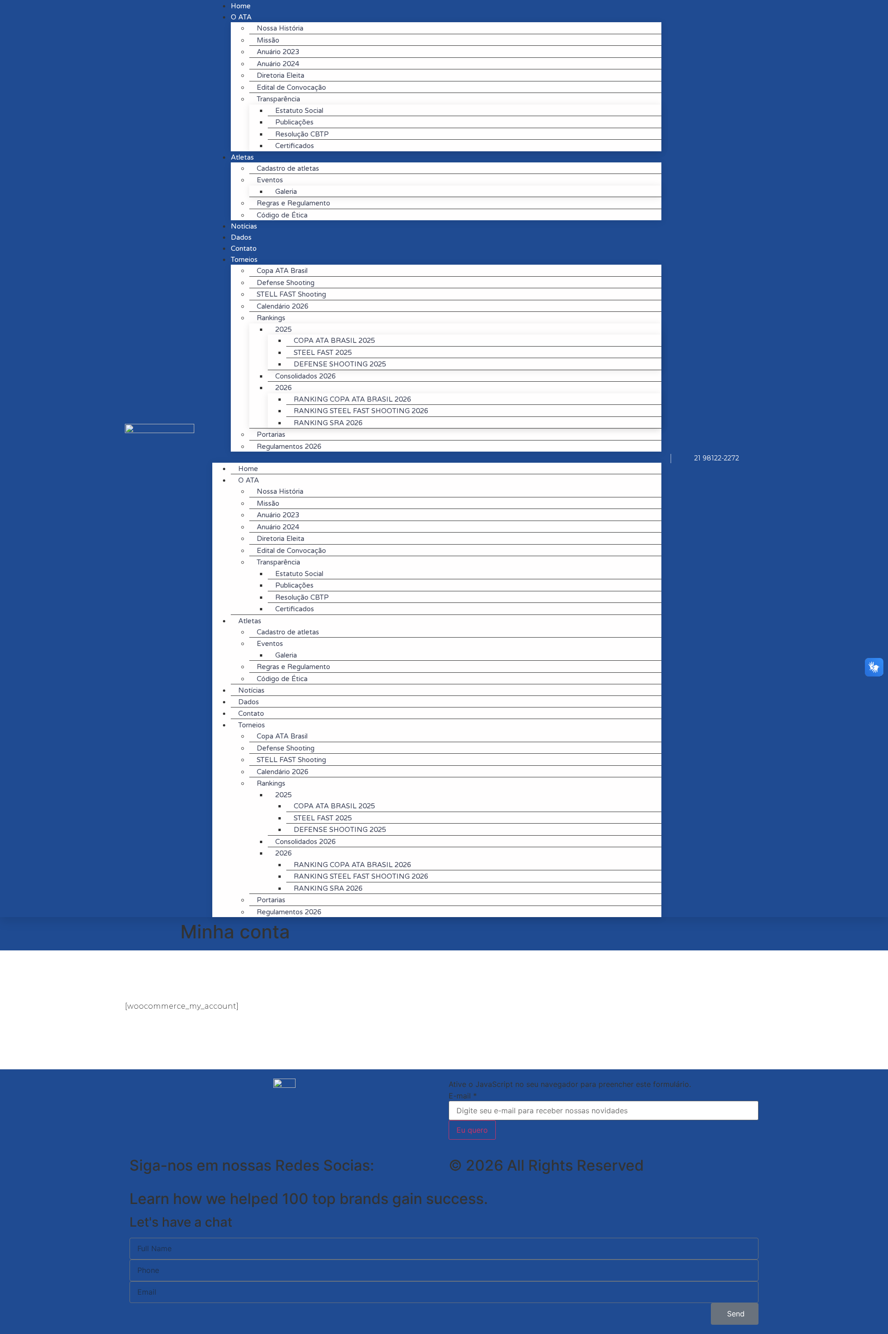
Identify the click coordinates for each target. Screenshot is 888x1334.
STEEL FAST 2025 (323, 352)
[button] (436, 457)
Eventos (270, 180)
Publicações (294, 122)
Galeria (286, 191)
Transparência (278, 99)
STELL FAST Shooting (291, 294)
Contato (251, 713)
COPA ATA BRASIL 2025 (334, 340)
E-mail (463, 1095)
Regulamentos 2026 (289, 446)
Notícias (251, 690)
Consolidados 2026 (305, 376)
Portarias (271, 434)
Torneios (244, 259)
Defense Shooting (285, 283)
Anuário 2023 (278, 52)
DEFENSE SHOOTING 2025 (340, 364)
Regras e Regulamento (293, 203)
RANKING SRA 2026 (328, 423)
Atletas (242, 157)
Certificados (294, 146)
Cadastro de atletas (288, 168)
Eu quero (472, 1130)
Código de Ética (282, 215)
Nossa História (280, 28)
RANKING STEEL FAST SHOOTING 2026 (361, 411)
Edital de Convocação (291, 87)
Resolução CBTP (302, 134)
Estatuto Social (299, 110)
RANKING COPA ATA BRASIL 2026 (352, 399)
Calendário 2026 (282, 306)
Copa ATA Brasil (282, 271)
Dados (248, 702)
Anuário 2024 (278, 64)
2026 (283, 388)
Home (248, 469)
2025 (283, 329)
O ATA (248, 480)
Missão (268, 40)
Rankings (271, 318)
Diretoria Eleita (280, 75)
